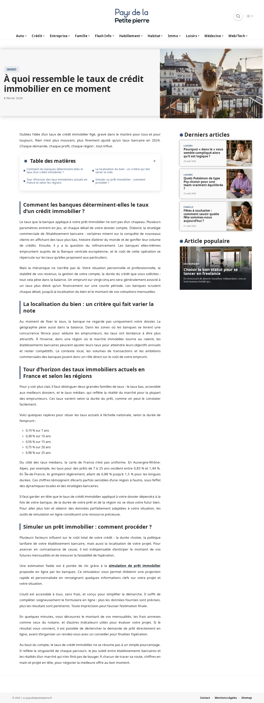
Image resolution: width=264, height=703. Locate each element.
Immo (12, 69)
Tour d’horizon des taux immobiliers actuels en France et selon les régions (57, 181)
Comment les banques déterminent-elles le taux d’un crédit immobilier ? (55, 170)
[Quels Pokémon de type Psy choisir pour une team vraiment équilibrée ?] (239, 183)
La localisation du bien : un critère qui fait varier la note (122, 170)
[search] (238, 16)
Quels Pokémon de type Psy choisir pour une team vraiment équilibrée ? (203, 183)
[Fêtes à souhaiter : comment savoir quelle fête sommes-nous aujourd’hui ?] (239, 216)
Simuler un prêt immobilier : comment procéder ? (120, 181)
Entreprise (191, 264)
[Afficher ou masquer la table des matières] (116, 161)
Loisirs (188, 145)
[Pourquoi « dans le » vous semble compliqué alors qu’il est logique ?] (239, 153)
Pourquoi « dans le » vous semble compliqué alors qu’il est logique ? (203, 152)
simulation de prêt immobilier (135, 565)
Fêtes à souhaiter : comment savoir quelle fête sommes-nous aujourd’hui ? (201, 215)
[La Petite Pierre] (132, 16)
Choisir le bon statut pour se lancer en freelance (211, 271)
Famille (188, 206)
